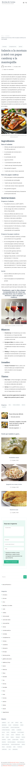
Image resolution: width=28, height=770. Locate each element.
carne (21, 725)
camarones (15, 725)
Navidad (5, 676)
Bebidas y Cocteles (7, 605)
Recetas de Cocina (8, 2)
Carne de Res (6, 623)
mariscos (18, 734)
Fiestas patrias (6, 655)
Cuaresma (5, 644)
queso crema (15, 739)
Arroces (4, 598)
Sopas (4, 708)
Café (4, 609)
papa (3, 737)
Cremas (4, 641)
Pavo (4, 690)
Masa (4, 673)
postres (4, 739)
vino (10, 749)
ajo (8, 722)
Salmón (20, 46)
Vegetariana (6, 712)
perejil (12, 737)
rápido (23, 744)
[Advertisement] (14, 20)
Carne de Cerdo (6, 619)
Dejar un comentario (9, 69)
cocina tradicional (15, 727)
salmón (4, 407)
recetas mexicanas (15, 744)
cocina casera (5, 727)
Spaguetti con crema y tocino (14, 484)
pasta (7, 737)
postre (23, 737)
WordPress (21, 765)
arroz (16, 722)
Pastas (4, 683)
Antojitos (5, 594)
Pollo (4, 694)
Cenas (4, 626)
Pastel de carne (14, 509)
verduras (4, 749)
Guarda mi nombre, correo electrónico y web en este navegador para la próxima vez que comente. (14, 555)
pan (23, 734)
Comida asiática (7, 630)
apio (12, 722)
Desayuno (5, 648)
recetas (4, 742)
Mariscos (5, 669)
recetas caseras (11, 742)
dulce (3, 732)
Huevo (4, 666)
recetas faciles (20, 742)
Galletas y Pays (6, 662)
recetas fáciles (5, 744)
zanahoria (15, 749)
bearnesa (4, 725)
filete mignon (21, 732)
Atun (4, 601)
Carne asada (6, 616)
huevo (7, 734)
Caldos (4, 612)
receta (22, 739)
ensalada (13, 732)
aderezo (4, 722)
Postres (4, 698)
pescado (18, 737)
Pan (4, 680)
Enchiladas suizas (14, 457)
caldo (9, 725)
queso (9, 739)
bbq (21, 722)
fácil (3, 734)
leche (12, 734)
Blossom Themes (7, 765)
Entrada (5, 651)
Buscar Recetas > (7, 584)
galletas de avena (7, 658)
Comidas (4, 46)
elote (8, 732)
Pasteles (5, 687)
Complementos (12, 46)
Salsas (4, 705)
